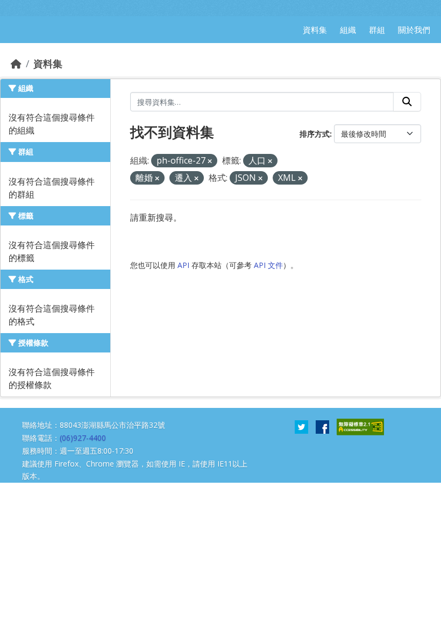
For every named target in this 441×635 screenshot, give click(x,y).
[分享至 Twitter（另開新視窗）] (301, 426)
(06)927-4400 (83, 438)
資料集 (47, 63)
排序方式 (315, 134)
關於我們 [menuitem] (414, 29)
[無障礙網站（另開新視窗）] (360, 426)
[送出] (407, 101)
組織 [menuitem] (348, 29)
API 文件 (268, 265)
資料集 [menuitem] (315, 29)
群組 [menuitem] (377, 29)
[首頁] (16, 63)
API (183, 265)
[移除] (210, 161)
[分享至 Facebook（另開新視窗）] (322, 426)
